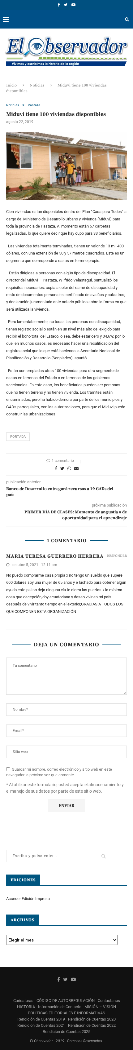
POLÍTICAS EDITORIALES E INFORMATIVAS (66, 1013)
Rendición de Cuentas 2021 (41, 1025)
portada (18, 437)
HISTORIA (26, 1006)
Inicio (11, 85)
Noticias (37, 85)
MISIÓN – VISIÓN (100, 1006)
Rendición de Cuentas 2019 (41, 1019)
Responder (117, 556)
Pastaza (34, 105)
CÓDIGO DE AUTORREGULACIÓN (65, 1000)
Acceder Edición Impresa (28, 898)
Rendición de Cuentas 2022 (92, 1025)
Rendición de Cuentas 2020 (92, 1019)
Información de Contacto (59, 1006)
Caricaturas (23, 1000)
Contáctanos (109, 1000)
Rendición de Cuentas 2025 (66, 1031)
